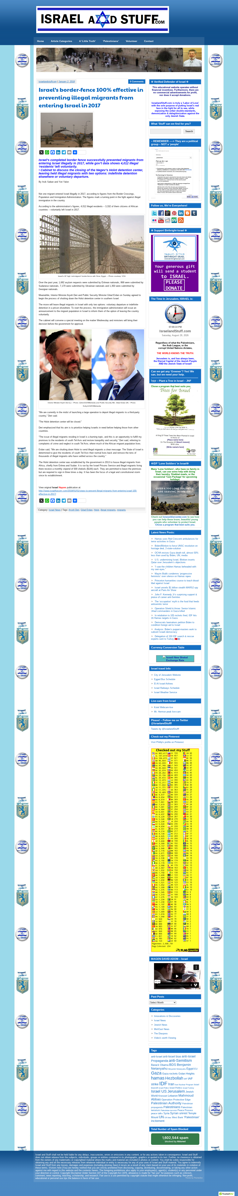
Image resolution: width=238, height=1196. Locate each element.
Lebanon (173, 1095)
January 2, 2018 (67, 81)
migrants (121, 510)
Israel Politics (176, 1088)
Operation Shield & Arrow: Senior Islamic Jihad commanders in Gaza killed (173, 609)
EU (195, 1069)
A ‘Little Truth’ (87, 41)
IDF (163, 1083)
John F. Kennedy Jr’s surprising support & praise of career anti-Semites (174, 595)
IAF (185, 1079)
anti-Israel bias (172, 1056)
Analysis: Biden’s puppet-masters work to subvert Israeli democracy (174, 630)
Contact (148, 41)
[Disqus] (91, 561)
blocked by (175, 1139)
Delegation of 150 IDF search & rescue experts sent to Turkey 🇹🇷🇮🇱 (172, 637)
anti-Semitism (180, 1060)
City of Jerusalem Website (167, 675)
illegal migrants (108, 510)
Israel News (55, 510)
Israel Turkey (188, 1088)
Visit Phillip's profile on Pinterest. (167, 742)
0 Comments (137, 81)
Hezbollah (174, 1078)
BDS (172, 1064)
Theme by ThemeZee (194, 1178)
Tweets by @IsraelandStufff (165, 729)
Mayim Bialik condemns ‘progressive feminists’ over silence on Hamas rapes (171, 575)
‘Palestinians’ (111, 41)
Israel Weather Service (165, 692)
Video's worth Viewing (165, 1038)
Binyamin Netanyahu (177, 1069)
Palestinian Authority (166, 1103)
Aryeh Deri (74, 510)
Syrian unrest (178, 1113)
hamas (157, 1078)
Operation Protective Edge (176, 1099)
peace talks (157, 1113)
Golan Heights (186, 1073)
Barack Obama (159, 1064)
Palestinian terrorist (169, 1110)
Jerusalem (176, 1091)
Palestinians (171, 1107)
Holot (96, 510)
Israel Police (164, 1088)
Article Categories (61, 41)
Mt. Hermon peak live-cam (167, 711)
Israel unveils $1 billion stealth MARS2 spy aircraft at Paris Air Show (174, 588)
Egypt (190, 1068)
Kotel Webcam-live (163, 707)
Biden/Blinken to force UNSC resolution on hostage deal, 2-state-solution (174, 547)
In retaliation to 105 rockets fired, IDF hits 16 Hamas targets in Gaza (174, 616)
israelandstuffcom (48, 81)
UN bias (167, 1117)
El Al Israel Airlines (163, 683)
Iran (171, 1084)
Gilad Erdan (87, 510)
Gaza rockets (170, 1073)
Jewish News (160, 1025)
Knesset (162, 1096)
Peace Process (185, 1110)
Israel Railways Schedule (166, 688)
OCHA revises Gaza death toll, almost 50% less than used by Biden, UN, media (174, 554)
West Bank (177, 1117)
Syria (166, 1113)
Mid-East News (161, 1029)
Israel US (159, 1091)
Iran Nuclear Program (184, 1085)
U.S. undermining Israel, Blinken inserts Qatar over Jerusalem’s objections (173, 561)
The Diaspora (160, 1033)
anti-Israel (156, 1056)
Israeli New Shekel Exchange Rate (177, 659)
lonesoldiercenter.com (175, 517)
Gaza (156, 1072)
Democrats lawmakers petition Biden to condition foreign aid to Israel (172, 623)
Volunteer (131, 41)
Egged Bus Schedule (164, 679)
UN (161, 1117)
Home (40, 41)
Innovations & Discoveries (167, 1016)
